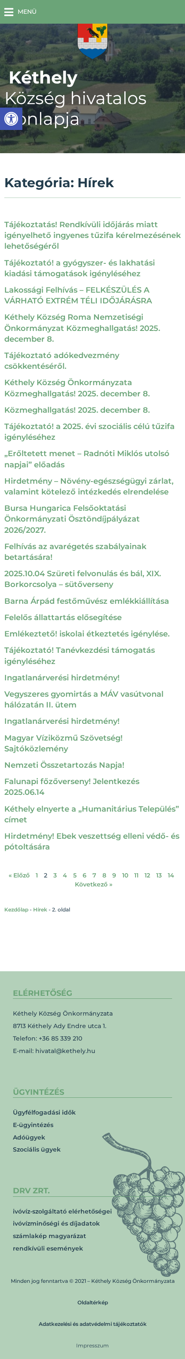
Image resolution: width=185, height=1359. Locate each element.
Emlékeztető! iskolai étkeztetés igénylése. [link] (87, 634)
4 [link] (65, 875)
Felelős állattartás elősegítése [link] (63, 617)
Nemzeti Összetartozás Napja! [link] (64, 765)
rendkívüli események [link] (48, 1248)
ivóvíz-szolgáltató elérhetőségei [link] (62, 1211)
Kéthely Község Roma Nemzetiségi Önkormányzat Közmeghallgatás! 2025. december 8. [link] (82, 327)
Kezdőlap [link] (16, 909)
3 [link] (55, 875)
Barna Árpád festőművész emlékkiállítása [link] (86, 601)
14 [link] (171, 875)
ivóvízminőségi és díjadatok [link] (56, 1223)
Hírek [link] (40, 909)
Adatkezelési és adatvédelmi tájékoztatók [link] (93, 1324)
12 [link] (147, 875)
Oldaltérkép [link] (92, 1302)
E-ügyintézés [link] (33, 1125)
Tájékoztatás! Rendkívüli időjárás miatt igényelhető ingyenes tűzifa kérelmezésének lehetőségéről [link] (92, 235)
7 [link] (94, 875)
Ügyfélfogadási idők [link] (44, 1112)
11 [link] (136, 875)
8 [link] (104, 875)
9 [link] (114, 875)
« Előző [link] (19, 875)
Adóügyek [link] (29, 1137)
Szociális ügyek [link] (37, 1149)
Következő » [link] (93, 884)
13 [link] (159, 875)
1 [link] (37, 875)
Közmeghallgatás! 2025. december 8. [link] (77, 410)
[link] (11, 119)
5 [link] (75, 875)
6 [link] (84, 875)
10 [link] (125, 875)
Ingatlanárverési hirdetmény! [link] (62, 678)
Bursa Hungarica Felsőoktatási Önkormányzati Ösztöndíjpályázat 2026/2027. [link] (72, 518)
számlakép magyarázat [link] (49, 1236)
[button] (20, 11)
